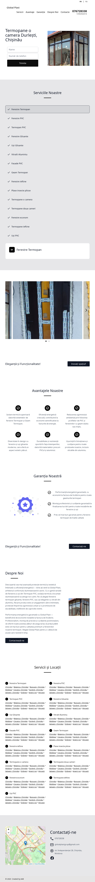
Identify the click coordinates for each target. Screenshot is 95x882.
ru (86, 1)
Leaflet (30, 864)
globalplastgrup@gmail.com (67, 844)
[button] (25, 843)
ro (81, 1)
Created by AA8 (18, 879)
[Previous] (9, 310)
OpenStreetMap (40, 864)
